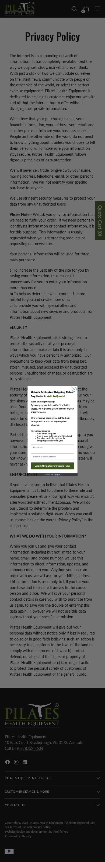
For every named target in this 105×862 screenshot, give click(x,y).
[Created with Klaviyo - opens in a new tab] (52, 474)
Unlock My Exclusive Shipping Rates (53, 466)
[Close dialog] (74, 389)
